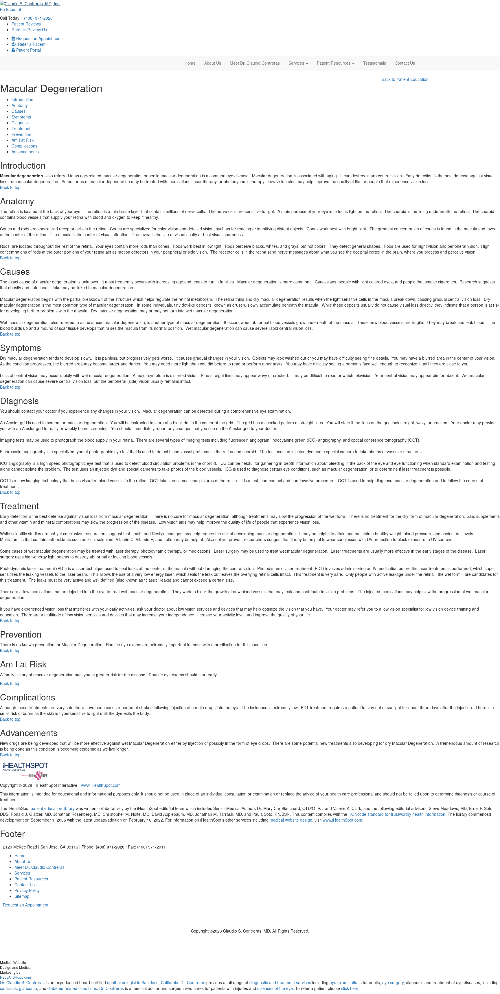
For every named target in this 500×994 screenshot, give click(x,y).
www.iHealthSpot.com (101, 785)
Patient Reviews (26, 24)
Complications (24, 146)
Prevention (21, 134)
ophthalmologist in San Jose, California (142, 982)
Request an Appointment (38, 38)
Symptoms (21, 117)
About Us (212, 63)
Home (190, 63)
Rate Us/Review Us (29, 29)
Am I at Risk (23, 140)
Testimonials (374, 63)
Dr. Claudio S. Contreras (22, 982)
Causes (18, 111)
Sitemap (22, 896)
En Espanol (10, 9)
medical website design (291, 820)
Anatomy (20, 105)
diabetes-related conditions (72, 988)
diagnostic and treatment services (280, 982)
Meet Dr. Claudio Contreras (255, 63)
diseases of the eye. (275, 988)
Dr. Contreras (193, 982)
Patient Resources (334, 63)
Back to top (10, 187)
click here (350, 988)
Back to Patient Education (405, 79)
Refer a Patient (31, 44)
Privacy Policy (27, 890)
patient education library (53, 808)
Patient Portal (28, 50)
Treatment (21, 128)
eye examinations (346, 982)
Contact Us (405, 63)
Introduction (22, 99)
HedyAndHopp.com (15, 977)
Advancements (25, 151)
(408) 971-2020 (38, 18)
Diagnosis (21, 122)
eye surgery (393, 982)
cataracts (8, 988)
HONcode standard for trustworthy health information (396, 814)
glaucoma (28, 988)
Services (296, 63)
